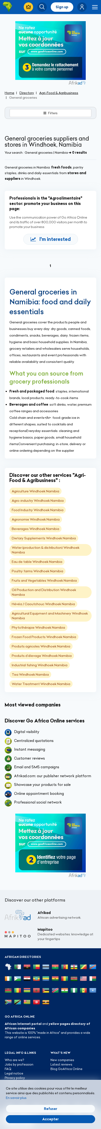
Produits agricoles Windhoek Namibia (41, 646)
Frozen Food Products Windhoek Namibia (44, 637)
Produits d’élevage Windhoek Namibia (42, 656)
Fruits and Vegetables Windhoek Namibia (44, 580)
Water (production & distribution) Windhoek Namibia (45, 549)
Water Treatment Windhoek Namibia (41, 684)
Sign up (62, 7)
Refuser (50, 1109)
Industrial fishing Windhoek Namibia (39, 665)
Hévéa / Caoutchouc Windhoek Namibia (43, 604)
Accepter (50, 1119)
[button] (82, 7)
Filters (53, 113)
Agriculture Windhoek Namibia (35, 491)
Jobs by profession (19, 1064)
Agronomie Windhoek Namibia (36, 519)
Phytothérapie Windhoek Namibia (38, 627)
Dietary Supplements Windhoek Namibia (44, 538)
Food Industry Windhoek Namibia (37, 510)
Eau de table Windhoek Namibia (37, 562)
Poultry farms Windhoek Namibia (37, 571)
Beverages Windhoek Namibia (35, 529)
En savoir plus (16, 1098)
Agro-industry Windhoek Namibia (38, 500)
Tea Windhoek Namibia (30, 674)
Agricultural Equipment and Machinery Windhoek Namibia (50, 615)
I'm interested (55, 239)
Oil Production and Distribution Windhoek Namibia (44, 592)
